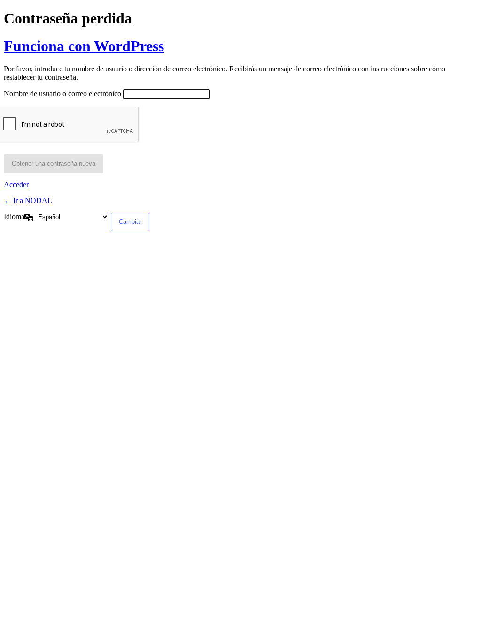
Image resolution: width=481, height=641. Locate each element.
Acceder (16, 185)
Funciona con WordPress (84, 46)
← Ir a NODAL (28, 201)
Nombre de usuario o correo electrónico (62, 94)
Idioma (14, 217)
